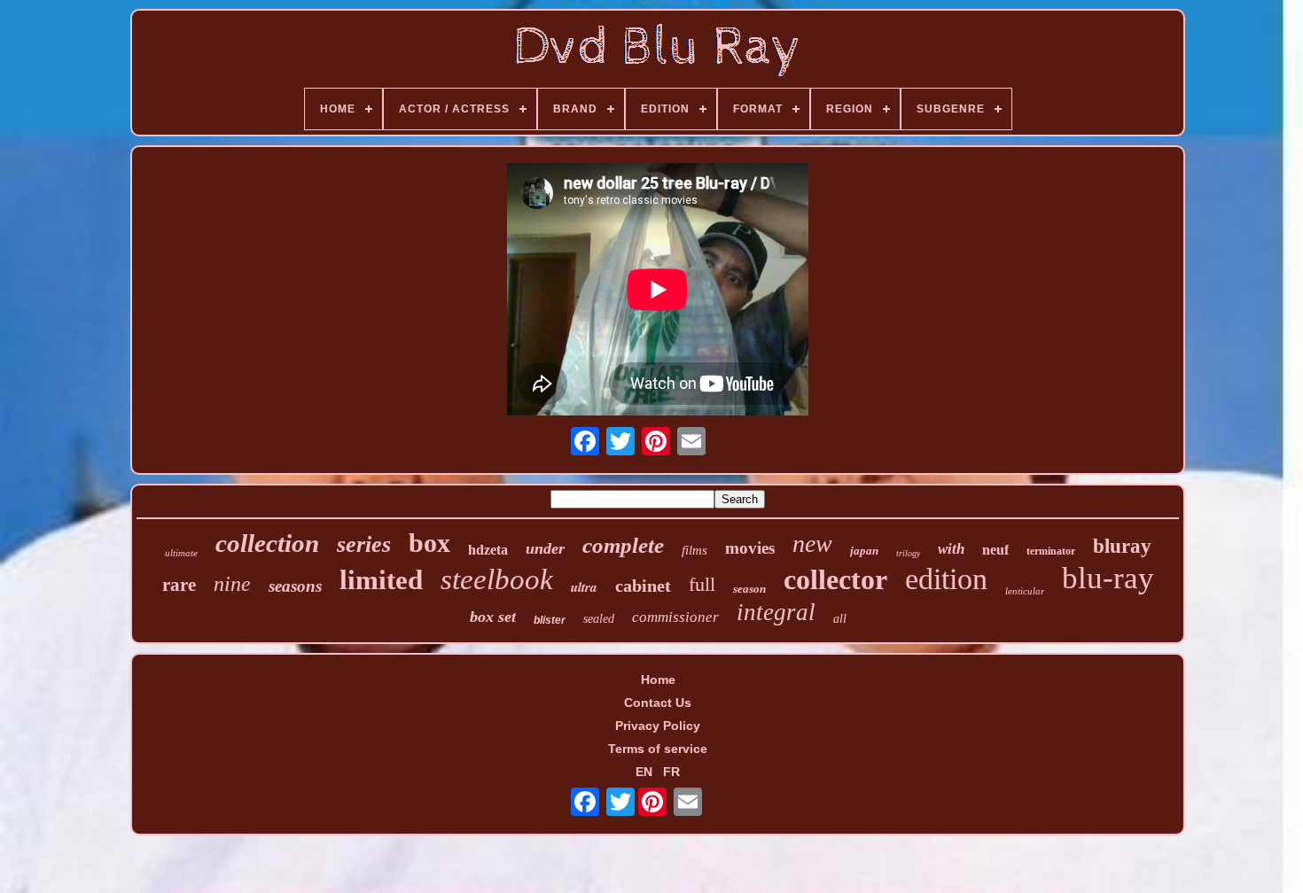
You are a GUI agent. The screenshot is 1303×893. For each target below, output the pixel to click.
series (364, 544)
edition (946, 579)
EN (644, 772)
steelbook (497, 579)
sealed (598, 618)
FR (671, 772)
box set (493, 616)
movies (750, 548)
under (545, 548)
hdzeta (488, 549)
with (951, 548)
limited (381, 579)
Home (658, 679)
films (694, 550)
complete (623, 545)
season (749, 588)
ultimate (181, 552)
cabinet (643, 585)
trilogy (908, 553)
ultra (584, 587)
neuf (995, 549)
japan (864, 550)
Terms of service (657, 749)
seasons (295, 586)
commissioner (675, 617)
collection (267, 543)
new (812, 543)
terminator (1050, 551)
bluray (1122, 546)
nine (232, 583)
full (702, 584)
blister (550, 620)
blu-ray (1108, 578)
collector (835, 579)
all (840, 618)
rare (179, 584)
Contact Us (657, 702)
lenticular (1024, 591)
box (429, 542)
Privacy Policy (657, 725)
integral (776, 612)
